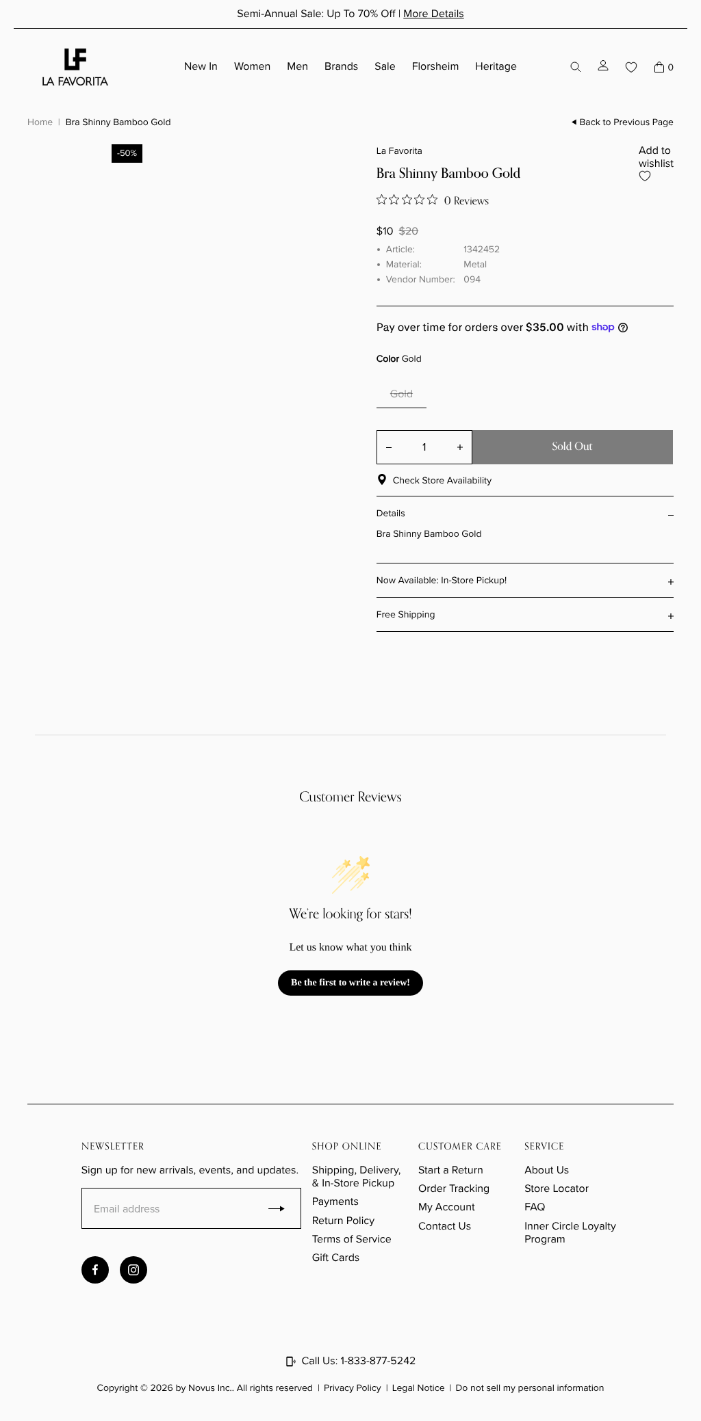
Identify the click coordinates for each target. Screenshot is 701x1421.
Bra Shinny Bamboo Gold (118, 122)
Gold (401, 393)
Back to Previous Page (627, 122)
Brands (341, 66)
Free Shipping (406, 614)
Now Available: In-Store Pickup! (442, 580)
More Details (433, 13)
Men (297, 66)
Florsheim (435, 66)
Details (391, 513)
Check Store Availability (442, 480)
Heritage (496, 66)
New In (201, 66)
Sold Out (572, 446)
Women (252, 66)
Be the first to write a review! (350, 983)
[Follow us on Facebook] (95, 1270)
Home (40, 122)
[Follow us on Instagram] (133, 1270)
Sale (384, 66)
